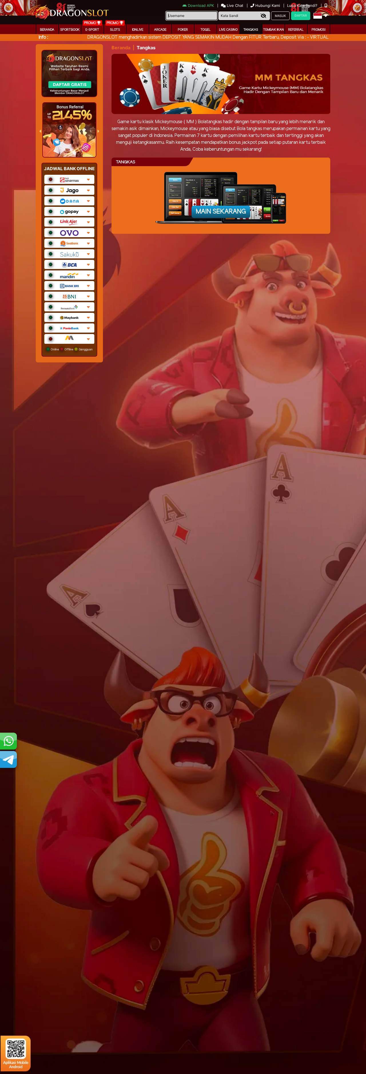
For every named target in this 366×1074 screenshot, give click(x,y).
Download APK (201, 5)
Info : (43, 37)
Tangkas (250, 30)
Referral (296, 30)
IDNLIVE (137, 30)
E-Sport (92, 30)
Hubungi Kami (267, 5)
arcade (160, 30)
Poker (183, 30)
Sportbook (69, 30)
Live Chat (234, 5)
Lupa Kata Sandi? (303, 5)
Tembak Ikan (273, 30)
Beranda (47, 30)
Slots (115, 30)
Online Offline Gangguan (71, 349)
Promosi (318, 30)
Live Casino (228, 30)
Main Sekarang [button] (221, 211)
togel (205, 30)
